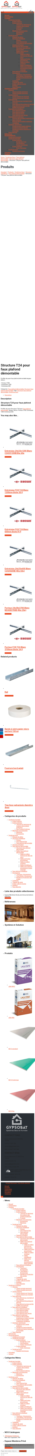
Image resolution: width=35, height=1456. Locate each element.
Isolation (15, 85)
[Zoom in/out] (7, 1453)
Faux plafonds (13, 99)
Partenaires (8, 1189)
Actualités (8, 1192)
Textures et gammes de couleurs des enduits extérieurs (23, 26)
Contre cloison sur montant (20, 98)
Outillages (15, 81)
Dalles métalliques (25, 65)
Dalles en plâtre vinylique (25, 62)
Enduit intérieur (17, 21)
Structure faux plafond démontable (23, 48)
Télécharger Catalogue (12, 1436)
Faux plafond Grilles (18, 112)
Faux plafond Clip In (18, 113)
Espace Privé (9, 1448)
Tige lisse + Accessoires (23, 74)
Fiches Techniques (22, 145)
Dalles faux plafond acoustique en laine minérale (26, 68)
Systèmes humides (14, 20)
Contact (11, 1354)
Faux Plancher (16, 87)
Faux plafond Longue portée (21, 106)
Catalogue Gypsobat (15, 137)
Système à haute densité (20, 128)
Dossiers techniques (18, 151)
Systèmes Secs (10, 157)
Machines (19, 34)
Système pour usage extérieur (21, 126)
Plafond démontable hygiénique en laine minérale (25, 1317)
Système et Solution (15, 1285)
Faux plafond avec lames (20, 115)
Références (8, 1190)
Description (8, 395)
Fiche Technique (21, 148)
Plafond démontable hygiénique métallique (23, 1320)
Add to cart (8, 457)
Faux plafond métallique (19, 71)
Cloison (18, 40)
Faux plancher (16, 887)
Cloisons (11, 90)
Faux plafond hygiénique (16, 117)
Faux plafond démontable (24, 43)
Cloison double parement (20, 93)
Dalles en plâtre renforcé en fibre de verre (26, 56)
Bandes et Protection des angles (26, 1275)
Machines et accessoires (20, 31)
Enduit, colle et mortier (19, 84)
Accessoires (20, 32)
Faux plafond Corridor (19, 110)
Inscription (8, 898)
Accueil (7, 1186)
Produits (18, 29)
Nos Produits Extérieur (23, 829)
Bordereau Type (21, 142)
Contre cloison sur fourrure (20, 96)
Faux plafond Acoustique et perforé (23, 104)
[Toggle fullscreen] (5, 1453)
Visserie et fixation (18, 45)
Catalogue (8, 1194)
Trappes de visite (17, 82)
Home (2, 157)
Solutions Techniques (15, 124)
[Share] (3, 1453)
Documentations (14, 1335)
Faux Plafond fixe (21, 42)
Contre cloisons (13, 95)
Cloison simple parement (20, 92)
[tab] (19, 395)
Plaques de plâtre (17, 37)
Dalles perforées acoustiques (25, 59)
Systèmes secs (13, 35)
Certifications (20, 143)
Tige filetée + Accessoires (24, 76)
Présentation (13, 1205)
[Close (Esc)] (1, 1453)
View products (9, 696)
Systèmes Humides (15, 138)
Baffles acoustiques (18, 107)
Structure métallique (18, 38)
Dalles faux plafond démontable (22, 52)
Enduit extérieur (17, 23)
